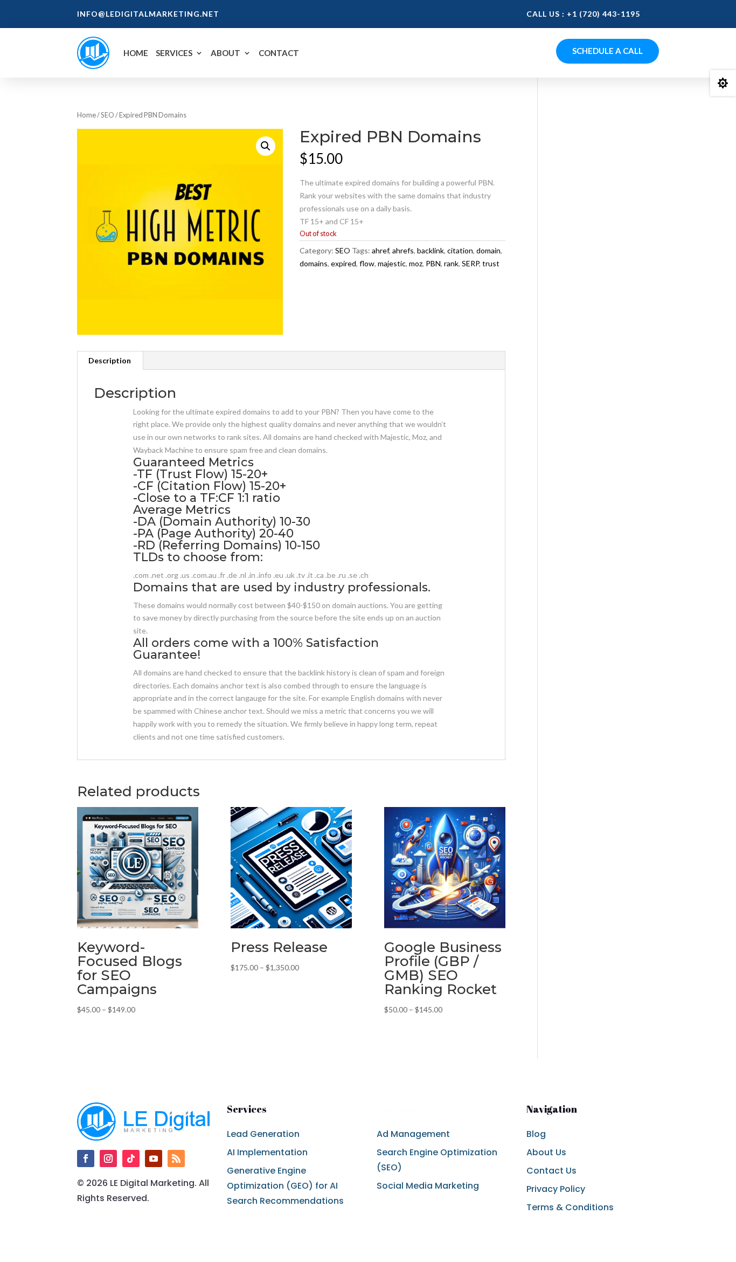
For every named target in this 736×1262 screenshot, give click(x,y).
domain (488, 250)
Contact (279, 53)
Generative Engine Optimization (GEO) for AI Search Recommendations (285, 1185)
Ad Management (413, 1134)
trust (490, 263)
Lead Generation (263, 1134)
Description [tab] (109, 360)
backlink (430, 250)
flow (366, 263)
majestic (392, 263)
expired (343, 263)
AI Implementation (267, 1152)
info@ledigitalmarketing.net (148, 13)
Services (174, 53)
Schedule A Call (607, 51)
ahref (380, 250)
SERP (470, 263)
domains (314, 263)
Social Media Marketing (428, 1186)
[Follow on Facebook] (85, 1158)
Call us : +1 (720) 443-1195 (583, 13)
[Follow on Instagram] (108, 1158)
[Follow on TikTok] (131, 1158)
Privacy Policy (555, 1189)
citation (460, 250)
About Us (546, 1152)
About (225, 53)
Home (135, 53)
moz (415, 263)
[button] (265, 146)
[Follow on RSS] (176, 1158)
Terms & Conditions (570, 1207)
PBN (433, 263)
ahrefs (403, 250)
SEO (107, 115)
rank (451, 263)
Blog (536, 1134)
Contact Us (551, 1170)
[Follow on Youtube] (153, 1158)
